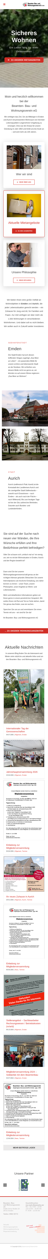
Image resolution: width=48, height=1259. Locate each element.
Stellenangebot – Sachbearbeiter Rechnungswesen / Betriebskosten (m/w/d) (23, 1023)
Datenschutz (34, 1246)
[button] (5, 1185)
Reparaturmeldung (10, 1231)
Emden (24, 735)
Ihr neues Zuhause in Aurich (20, 896)
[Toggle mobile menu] (4, 4)
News (16, 970)
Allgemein (18, 735)
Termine (24, 851)
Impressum (25, 1246)
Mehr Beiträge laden (24, 1148)
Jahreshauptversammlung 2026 (22, 772)
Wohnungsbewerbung (11, 1229)
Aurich (24, 900)
